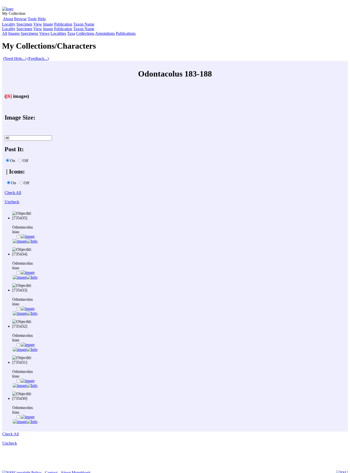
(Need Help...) (14, 58)
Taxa (71, 33)
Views (44, 33)
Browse (20, 19)
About (8, 19)
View (37, 24)
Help (42, 19)
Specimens (29, 33)
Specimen (24, 24)
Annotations (105, 33)
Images (14, 33)
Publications (126, 33)
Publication (63, 24)
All (4, 33)
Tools (32, 19)
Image (48, 24)
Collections (85, 33)
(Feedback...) (38, 58)
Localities (58, 33)
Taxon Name (83, 24)
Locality (8, 24)
